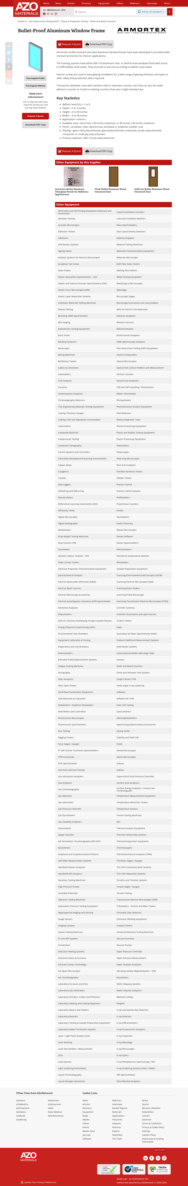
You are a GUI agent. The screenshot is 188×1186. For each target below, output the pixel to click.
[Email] (8, 80)
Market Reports (119, 1108)
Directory (86, 3)
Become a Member (151, 1108)
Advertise (146, 1119)
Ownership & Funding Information (153, 1140)
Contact (146, 1115)
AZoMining (21, 1119)
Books (85, 1115)
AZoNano (20, 1100)
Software (87, 1138)
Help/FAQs (117, 1135)
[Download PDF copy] (8, 45)
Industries (117, 1119)
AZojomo (116, 1123)
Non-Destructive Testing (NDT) (44, 21)
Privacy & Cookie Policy (153, 1127)
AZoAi (50, 1108)
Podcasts (116, 1127)
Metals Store (89, 1131)
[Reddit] (8, 73)
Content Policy (149, 1135)
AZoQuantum (54, 1104)
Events (86, 1127)
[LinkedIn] (8, 52)
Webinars (117, 1100)
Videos (86, 1123)
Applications (118, 1115)
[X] (8, 66)
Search (145, 1104)
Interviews (117, 1104)
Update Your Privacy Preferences (40, 1182)
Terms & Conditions (151, 1123)
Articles (86, 1104)
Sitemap (146, 1131)
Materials (116, 1112)
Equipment (88, 1112)
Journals (87, 1135)
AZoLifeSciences (56, 1115)
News (85, 1100)
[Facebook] (8, 59)
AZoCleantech (23, 1108)
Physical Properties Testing (74, 21)
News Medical (55, 1112)
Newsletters (148, 1112)
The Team (117, 1138)
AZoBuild (20, 1115)
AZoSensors (53, 1100)
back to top (159, 1150)
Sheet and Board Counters (103, 21)
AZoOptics (21, 1112)
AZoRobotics (22, 1104)
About (145, 1100)
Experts (116, 1131)
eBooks (86, 1119)
